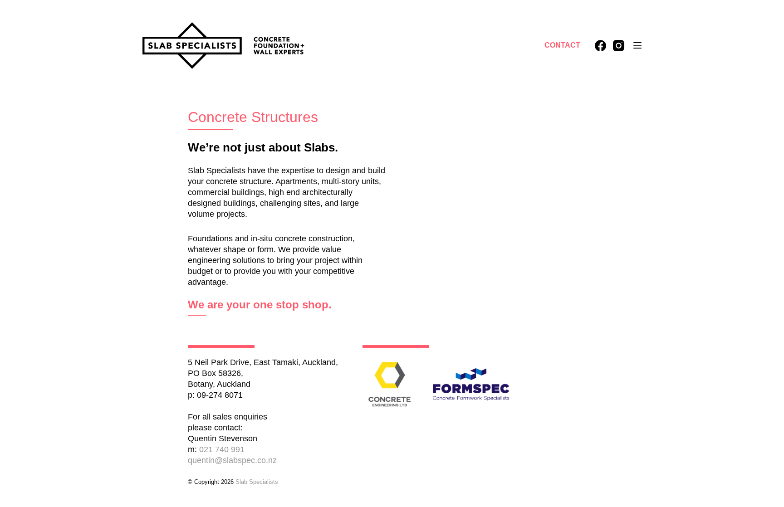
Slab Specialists (256, 481)
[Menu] (637, 45)
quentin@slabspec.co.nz (232, 460)
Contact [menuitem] (562, 45)
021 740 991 (222, 449)
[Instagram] (618, 45)
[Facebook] (600, 45)
